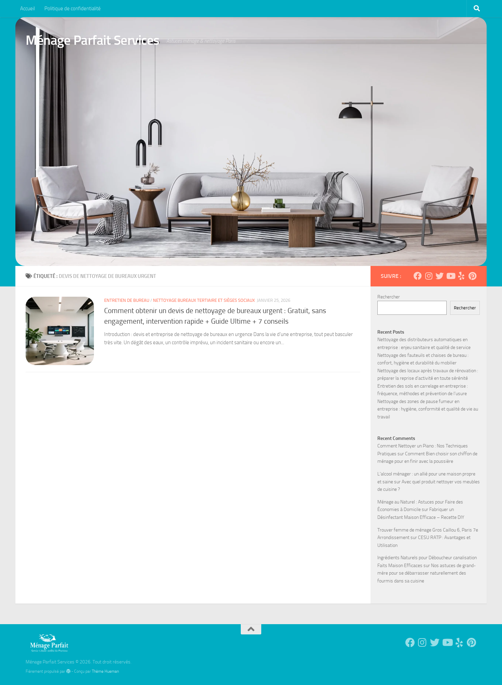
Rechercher (388, 297)
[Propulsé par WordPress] (68, 671)
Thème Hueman (105, 671)
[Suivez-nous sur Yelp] (461, 276)
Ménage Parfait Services (92, 40)
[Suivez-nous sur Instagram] (428, 276)
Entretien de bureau (126, 300)
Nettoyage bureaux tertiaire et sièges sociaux (204, 300)
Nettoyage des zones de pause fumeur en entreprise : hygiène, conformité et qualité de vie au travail (427, 409)
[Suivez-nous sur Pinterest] (472, 276)
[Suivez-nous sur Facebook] (418, 276)
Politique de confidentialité (72, 8)
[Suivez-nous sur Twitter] (439, 276)
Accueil (27, 8)
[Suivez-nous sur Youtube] (450, 276)
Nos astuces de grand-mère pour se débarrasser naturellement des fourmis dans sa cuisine (426, 573)
